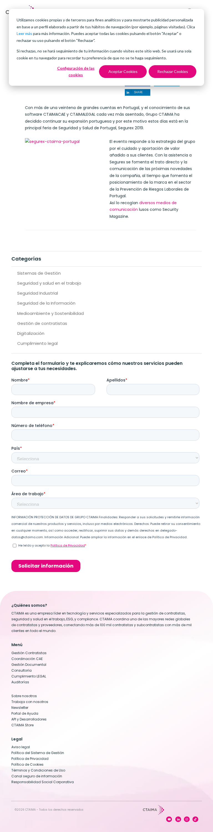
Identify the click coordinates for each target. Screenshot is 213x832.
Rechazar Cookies (172, 71)
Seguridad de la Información (46, 303)
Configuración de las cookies (76, 71)
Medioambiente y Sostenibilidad (50, 313)
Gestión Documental (28, 664)
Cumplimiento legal (37, 343)
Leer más (24, 33)
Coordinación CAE (27, 658)
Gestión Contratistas (29, 653)
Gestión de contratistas (42, 323)
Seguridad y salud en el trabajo (49, 283)
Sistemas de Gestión (39, 273)
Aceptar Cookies (123, 71)
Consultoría (21, 670)
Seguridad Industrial (37, 293)
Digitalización (30, 333)
